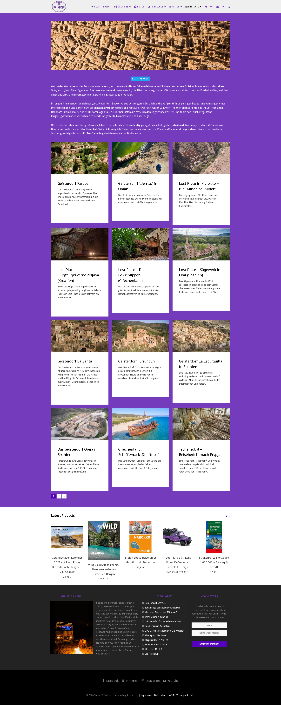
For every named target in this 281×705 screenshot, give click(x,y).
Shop (210, 6)
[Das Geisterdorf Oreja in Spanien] (79, 424)
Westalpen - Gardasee (155, 635)
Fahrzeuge (157, 6)
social (107, 6)
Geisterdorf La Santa (75, 361)
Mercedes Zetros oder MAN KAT (161, 612)
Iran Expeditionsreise (155, 603)
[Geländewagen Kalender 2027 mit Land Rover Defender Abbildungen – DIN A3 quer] (67, 537)
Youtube (173, 680)
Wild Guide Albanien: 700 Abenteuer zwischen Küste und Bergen (103, 569)
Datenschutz (160, 695)
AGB (171, 695)
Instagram (152, 680)
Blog (97, 6)
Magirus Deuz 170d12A (156, 640)
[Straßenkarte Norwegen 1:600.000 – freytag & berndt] (214, 537)
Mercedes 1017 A (153, 649)
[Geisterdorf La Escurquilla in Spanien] (201, 336)
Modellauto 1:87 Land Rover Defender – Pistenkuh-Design (177, 562)
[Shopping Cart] (223, 7)
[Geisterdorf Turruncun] (140, 336)
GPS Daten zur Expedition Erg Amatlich (164, 630)
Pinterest (131, 680)
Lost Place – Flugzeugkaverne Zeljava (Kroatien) (78, 275)
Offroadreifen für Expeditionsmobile (163, 621)
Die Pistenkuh (152, 654)
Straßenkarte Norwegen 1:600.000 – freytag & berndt (214, 562)
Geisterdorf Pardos (73, 183)
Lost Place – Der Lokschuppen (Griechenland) (131, 275)
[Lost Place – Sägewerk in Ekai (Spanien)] (201, 244)
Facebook (112, 680)
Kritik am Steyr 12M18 (156, 644)
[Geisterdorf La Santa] (79, 336)
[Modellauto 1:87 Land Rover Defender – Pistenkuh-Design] (177, 537)
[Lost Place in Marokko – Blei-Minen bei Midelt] (201, 158)
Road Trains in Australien (157, 626)
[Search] (229, 7)
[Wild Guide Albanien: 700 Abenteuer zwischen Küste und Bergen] (104, 540)
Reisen (175, 6)
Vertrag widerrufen (185, 695)
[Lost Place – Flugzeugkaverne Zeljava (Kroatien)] (79, 244)
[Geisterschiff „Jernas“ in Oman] (140, 158)
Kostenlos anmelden (209, 644)
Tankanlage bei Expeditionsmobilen (162, 607)
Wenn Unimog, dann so (156, 617)
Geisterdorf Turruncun (136, 361)
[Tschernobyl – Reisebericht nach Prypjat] (201, 424)
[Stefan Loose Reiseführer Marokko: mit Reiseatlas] (140, 537)
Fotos (141, 6)
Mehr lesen (65, 213)
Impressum (146, 695)
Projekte (194, 6)
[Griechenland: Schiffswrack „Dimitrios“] (140, 424)
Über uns (123, 6)
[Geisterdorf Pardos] (79, 158)
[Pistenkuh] (59, 6)
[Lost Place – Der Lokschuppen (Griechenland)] (140, 244)
